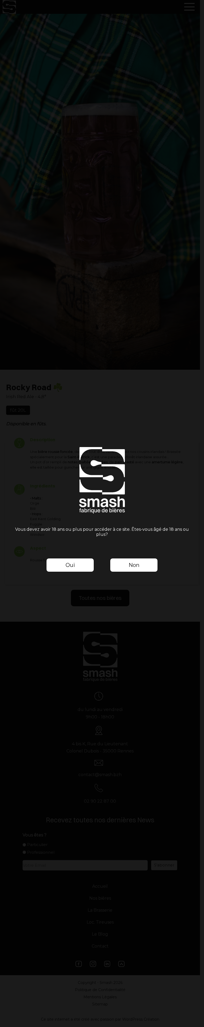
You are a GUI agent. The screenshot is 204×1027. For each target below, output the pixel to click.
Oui (70, 565)
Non (134, 565)
